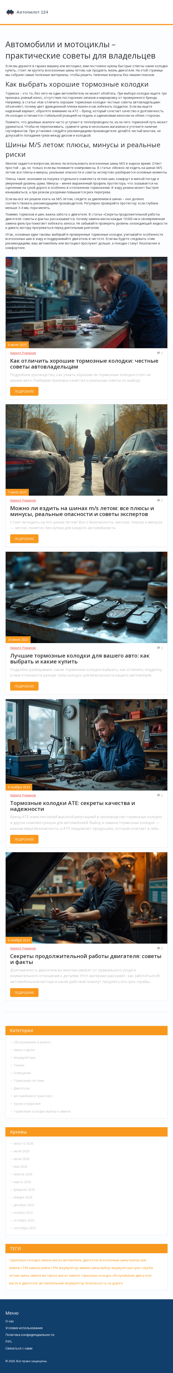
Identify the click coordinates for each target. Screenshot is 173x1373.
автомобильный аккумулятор (61, 1283)
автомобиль (72, 1260)
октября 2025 (24, 1220)
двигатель (91, 1260)
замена (35, 1275)
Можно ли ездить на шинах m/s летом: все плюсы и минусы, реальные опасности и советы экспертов (82, 511)
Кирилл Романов (23, 353)
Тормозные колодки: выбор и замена (42, 1111)
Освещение (22, 1073)
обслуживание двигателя (131, 1275)
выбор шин (138, 1260)
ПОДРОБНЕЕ (24, 391)
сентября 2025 (25, 1228)
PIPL (8, 1341)
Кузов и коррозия (27, 1103)
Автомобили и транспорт (33, 1096)
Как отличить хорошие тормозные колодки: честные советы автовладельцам (84, 364)
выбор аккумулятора (116, 1268)
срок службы (143, 1268)
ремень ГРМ (18, 1268)
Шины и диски (24, 1050)
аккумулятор (68, 1268)
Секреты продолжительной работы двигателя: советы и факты (86, 959)
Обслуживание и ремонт (32, 1042)
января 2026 (23, 1197)
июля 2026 (22, 1151)
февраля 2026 (24, 1189)
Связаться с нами (18, 1348)
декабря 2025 (24, 1205)
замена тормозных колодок (90, 1275)
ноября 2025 (23, 1212)
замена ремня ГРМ (43, 1268)
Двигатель (22, 1088)
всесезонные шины (114, 1260)
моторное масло (55, 1275)
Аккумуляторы (25, 1057)
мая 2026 (20, 1166)
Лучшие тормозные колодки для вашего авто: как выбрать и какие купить (80, 659)
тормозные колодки (24, 1260)
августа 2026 (23, 1143)
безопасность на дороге (104, 1283)
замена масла (51, 1260)
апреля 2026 (23, 1174)
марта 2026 (22, 1182)
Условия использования (24, 1328)
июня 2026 (22, 1159)
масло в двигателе (23, 1283)
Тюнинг (19, 1065)
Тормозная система (29, 1080)
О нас (9, 1321)
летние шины (19, 1275)
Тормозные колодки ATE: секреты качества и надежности (72, 806)
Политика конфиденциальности (29, 1335)
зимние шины (89, 1268)
